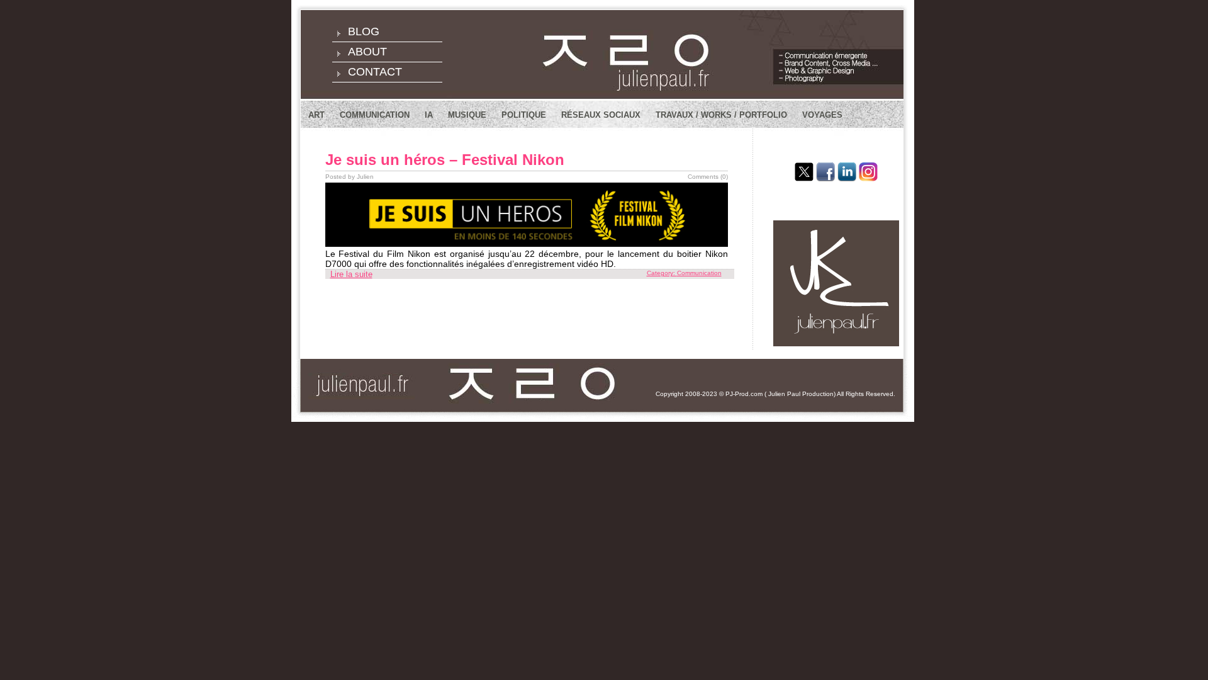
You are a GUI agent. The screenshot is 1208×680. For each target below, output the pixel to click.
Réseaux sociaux (600, 115)
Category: (662, 272)
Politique (523, 115)
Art (316, 115)
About (367, 51)
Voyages (822, 115)
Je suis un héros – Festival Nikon (444, 159)
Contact (375, 71)
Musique (467, 115)
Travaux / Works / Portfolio (721, 115)
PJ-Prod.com (744, 393)
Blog (363, 31)
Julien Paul (784, 393)
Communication (375, 115)
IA (429, 115)
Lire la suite (351, 274)
